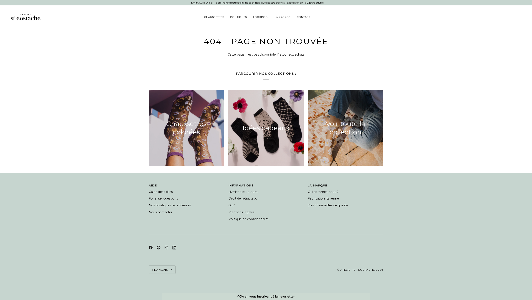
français (160, 269)
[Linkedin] (174, 247)
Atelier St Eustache (357, 269)
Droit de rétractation (243, 198)
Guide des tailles (161, 192)
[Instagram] (166, 247)
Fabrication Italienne (323, 198)
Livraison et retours (242, 192)
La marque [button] (317, 185)
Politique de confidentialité (248, 219)
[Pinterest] (158, 247)
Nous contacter (160, 212)
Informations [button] (241, 185)
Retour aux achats (290, 54)
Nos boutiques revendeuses (170, 205)
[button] (214, 17)
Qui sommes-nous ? (323, 192)
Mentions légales (241, 212)
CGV (231, 205)
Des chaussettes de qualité (328, 205)
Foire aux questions (163, 198)
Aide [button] (153, 185)
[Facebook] (151, 247)
